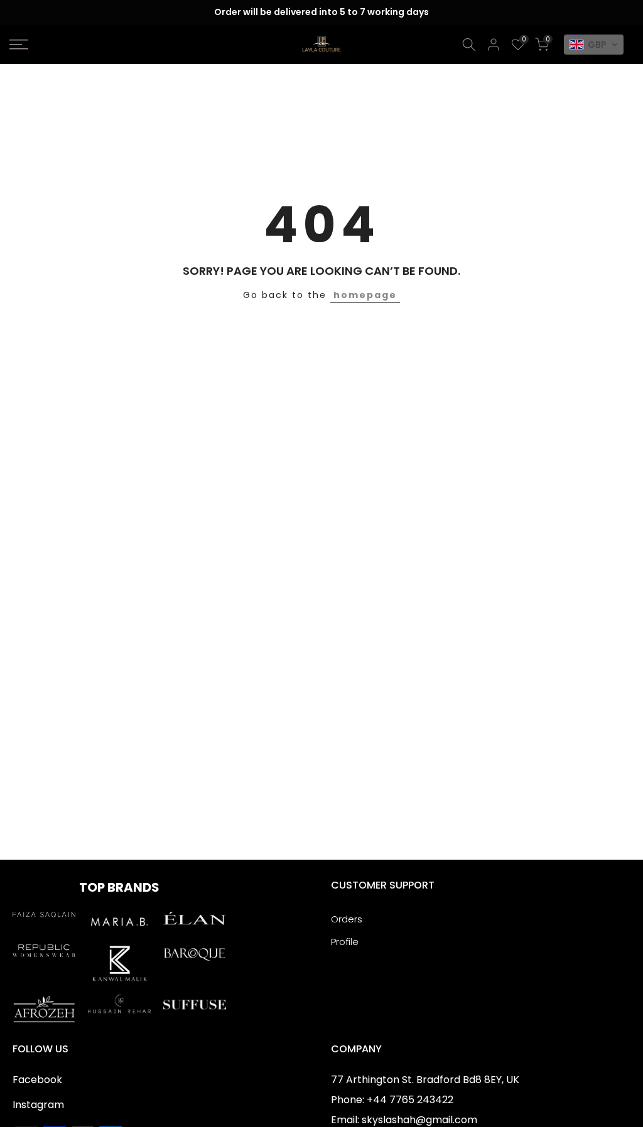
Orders (346, 919)
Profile (345, 941)
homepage (365, 295)
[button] (594, 45)
